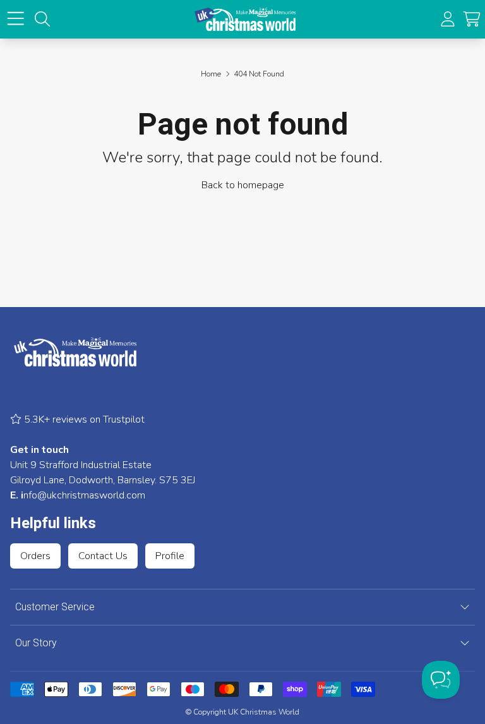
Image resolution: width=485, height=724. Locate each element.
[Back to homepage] (245, 19)
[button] (471, 19)
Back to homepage (242, 185)
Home (211, 74)
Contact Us (103, 556)
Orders (35, 556)
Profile (169, 556)
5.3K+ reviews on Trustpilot (83, 419)
